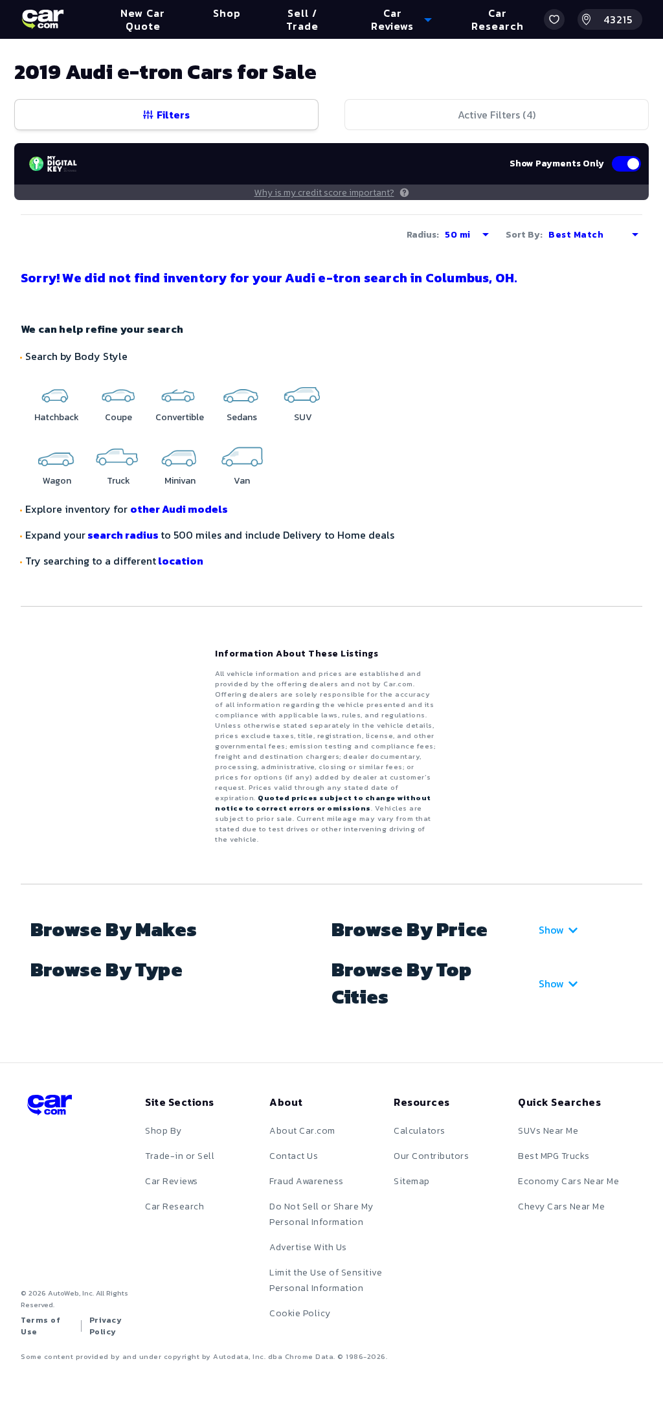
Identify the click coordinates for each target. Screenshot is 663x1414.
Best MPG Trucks (554, 1156)
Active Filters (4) (496, 114)
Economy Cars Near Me (568, 1181)
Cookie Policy (300, 1313)
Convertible (179, 417)
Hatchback (56, 417)
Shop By (163, 1131)
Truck (118, 481)
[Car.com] (43, 19)
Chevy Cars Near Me (561, 1206)
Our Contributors (431, 1156)
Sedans (242, 417)
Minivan (180, 481)
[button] (554, 19)
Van (242, 481)
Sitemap (412, 1181)
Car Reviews (171, 1181)
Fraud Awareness (306, 1181)
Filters (173, 114)
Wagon (57, 481)
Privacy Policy (105, 1326)
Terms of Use (40, 1326)
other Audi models (179, 509)
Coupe (118, 417)
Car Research (174, 1206)
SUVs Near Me (548, 1131)
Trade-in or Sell (179, 1156)
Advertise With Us (308, 1247)
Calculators (419, 1131)
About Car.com (302, 1131)
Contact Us (293, 1156)
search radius (123, 535)
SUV (303, 417)
